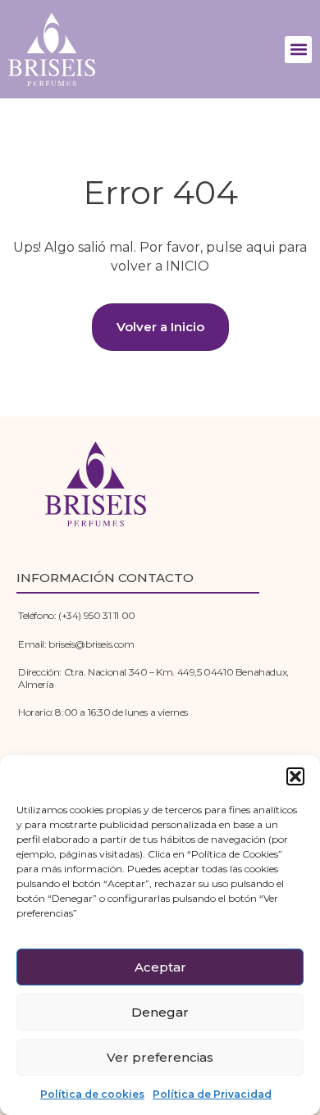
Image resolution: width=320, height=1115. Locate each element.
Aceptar (160, 967)
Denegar (160, 1012)
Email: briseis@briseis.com (76, 644)
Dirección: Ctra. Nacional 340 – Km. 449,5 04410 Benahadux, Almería (153, 677)
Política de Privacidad (212, 1094)
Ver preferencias (160, 1057)
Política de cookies (92, 1094)
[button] (295, 776)
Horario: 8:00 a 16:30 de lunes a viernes (103, 712)
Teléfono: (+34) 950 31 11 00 (76, 615)
